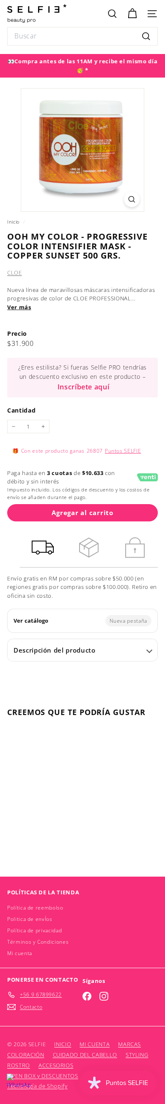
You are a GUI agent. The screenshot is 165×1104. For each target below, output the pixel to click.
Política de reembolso (35, 907)
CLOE (14, 272)
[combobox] (82, 36)
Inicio (14, 222)
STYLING (137, 1054)
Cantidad (21, 410)
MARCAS (129, 1044)
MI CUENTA (95, 1044)
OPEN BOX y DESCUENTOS (42, 1076)
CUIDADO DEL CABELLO (85, 1054)
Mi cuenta (19, 953)
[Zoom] (132, 199)
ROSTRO (18, 1065)
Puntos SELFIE (123, 450)
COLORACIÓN (25, 1054)
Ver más (19, 307)
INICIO (62, 1044)
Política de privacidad (34, 930)
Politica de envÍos (29, 919)
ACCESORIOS (56, 1065)
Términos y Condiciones (38, 941)
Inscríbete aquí (84, 386)
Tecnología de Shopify (37, 1086)
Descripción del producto (55, 650)
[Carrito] (132, 13)
